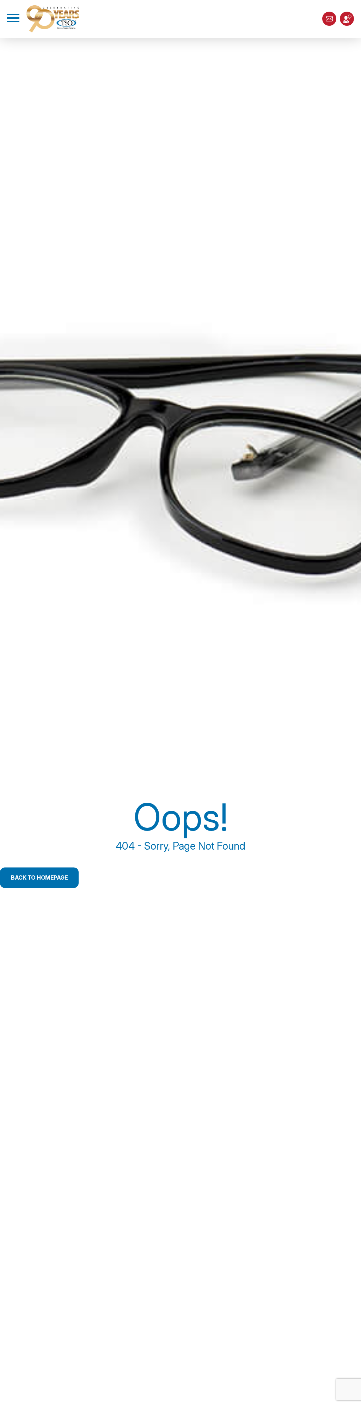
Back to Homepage (39, 877)
